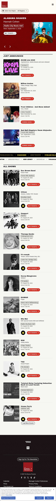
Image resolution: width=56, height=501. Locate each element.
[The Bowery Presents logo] (4, 4)
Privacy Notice (9, 495)
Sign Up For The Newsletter (28, 459)
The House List (8, 486)
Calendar (6, 481)
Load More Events (28, 423)
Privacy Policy (33, 484)
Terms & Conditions (35, 486)
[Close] (53, 489)
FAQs (5, 484)
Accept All (39, 498)
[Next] (10, 46)
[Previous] (5, 46)
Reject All (49, 498)
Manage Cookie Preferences (8, 498)
